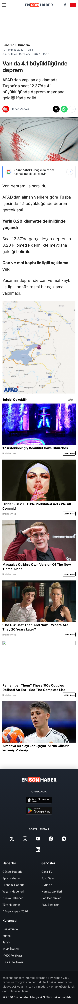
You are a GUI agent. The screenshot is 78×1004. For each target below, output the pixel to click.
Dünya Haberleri (12, 898)
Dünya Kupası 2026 (15, 911)
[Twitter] (11, 838)
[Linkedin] (37, 849)
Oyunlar (46, 885)
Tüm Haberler (11, 904)
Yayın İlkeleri (10, 949)
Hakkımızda (10, 929)
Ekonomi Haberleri (14, 885)
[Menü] (4, 5)
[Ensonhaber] (39, 5)
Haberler (8, 45)
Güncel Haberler (12, 871)
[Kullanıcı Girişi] (65, 4)
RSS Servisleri (50, 904)
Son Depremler (51, 898)
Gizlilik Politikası (12, 962)
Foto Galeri (48, 878)
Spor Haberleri (11, 878)
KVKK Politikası (12, 955)
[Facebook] (51, 838)
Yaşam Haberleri (13, 891)
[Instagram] (24, 838)
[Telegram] (64, 838)
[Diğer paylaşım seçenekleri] (72, 109)
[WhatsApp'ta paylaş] (64, 109)
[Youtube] (37, 838)
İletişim (6, 942)
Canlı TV (46, 871)
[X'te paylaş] (56, 109)
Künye (6, 935)
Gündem (24, 45)
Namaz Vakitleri (51, 891)
